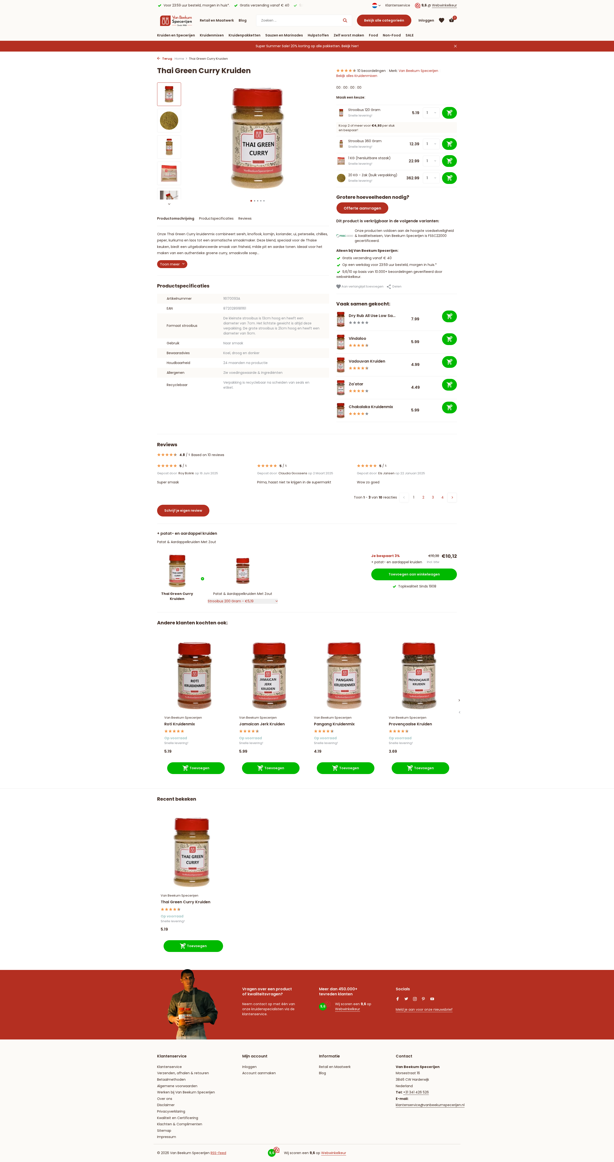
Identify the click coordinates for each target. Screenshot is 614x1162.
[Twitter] (406, 999)
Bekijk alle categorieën (384, 20)
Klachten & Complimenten (179, 1124)
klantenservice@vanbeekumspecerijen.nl (430, 1105)
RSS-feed (218, 1152)
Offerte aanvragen (362, 208)
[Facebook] (398, 999)
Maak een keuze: (350, 97)
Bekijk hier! (350, 46)
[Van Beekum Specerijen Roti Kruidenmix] (194, 676)
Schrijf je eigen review (183, 510)
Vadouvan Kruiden (367, 361)
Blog (243, 20)
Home (179, 58)
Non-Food (392, 35)
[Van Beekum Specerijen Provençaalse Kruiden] (419, 676)
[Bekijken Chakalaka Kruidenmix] (340, 410)
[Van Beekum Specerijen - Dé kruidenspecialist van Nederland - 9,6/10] (176, 20)
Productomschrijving (175, 218)
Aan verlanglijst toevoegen (362, 286)
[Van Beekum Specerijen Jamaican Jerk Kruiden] (269, 676)
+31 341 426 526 (416, 1092)
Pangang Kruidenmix (334, 724)
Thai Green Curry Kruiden (185, 902)
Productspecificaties (216, 218)
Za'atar (356, 384)
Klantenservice (397, 5)
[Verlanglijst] (441, 20)
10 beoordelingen (371, 70)
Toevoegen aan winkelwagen (414, 574)
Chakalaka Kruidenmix (371, 407)
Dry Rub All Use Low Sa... (372, 315)
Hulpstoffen (318, 35)
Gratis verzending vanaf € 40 (367, 258)
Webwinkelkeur (444, 5)
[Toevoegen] (449, 316)
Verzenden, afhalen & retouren (183, 1073)
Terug (166, 58)
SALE (409, 35)
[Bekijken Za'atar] (340, 387)
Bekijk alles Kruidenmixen (356, 75)
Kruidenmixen (212, 35)
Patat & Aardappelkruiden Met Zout (186, 542)
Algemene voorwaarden (177, 1086)
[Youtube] (432, 999)
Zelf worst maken (349, 35)
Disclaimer (166, 1105)
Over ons (164, 1098)
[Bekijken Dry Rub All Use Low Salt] (340, 319)
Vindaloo (357, 338)
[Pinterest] (423, 999)
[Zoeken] (345, 20)
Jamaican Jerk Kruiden (262, 724)
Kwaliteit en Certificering (177, 1117)
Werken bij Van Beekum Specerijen (186, 1092)
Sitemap (164, 1130)
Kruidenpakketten (244, 35)
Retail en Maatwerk (217, 20)
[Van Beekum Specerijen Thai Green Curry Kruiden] (192, 852)
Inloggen (249, 1066)
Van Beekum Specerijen (418, 70)
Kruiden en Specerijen (176, 35)
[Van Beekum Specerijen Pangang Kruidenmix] (344, 676)
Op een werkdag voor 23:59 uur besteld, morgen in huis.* (389, 264)
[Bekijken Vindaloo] (340, 342)
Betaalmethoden (171, 1079)
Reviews (245, 218)
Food (373, 35)
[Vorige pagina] (404, 497)
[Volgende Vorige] (452, 497)
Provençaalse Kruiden (410, 724)
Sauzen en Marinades (284, 35)
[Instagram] (415, 999)
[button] (251, 201)
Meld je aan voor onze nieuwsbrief (424, 1009)
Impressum (166, 1136)
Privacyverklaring (171, 1111)
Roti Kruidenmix (179, 724)
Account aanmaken (259, 1073)
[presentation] (459, 712)
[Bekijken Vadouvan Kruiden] (340, 365)
